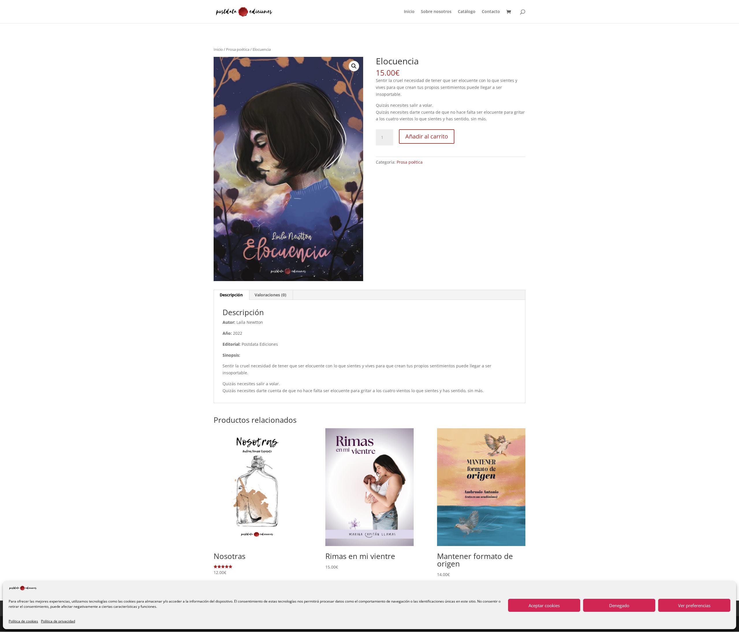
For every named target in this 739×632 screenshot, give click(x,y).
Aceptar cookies (544, 605)
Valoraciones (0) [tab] (270, 295)
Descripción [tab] (231, 295)
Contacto (491, 12)
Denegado (619, 605)
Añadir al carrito (426, 136)
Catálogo (466, 12)
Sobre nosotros (436, 12)
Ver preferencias (694, 605)
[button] (354, 66)
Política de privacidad (58, 621)
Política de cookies (23, 621)
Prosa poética (237, 49)
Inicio (409, 12)
